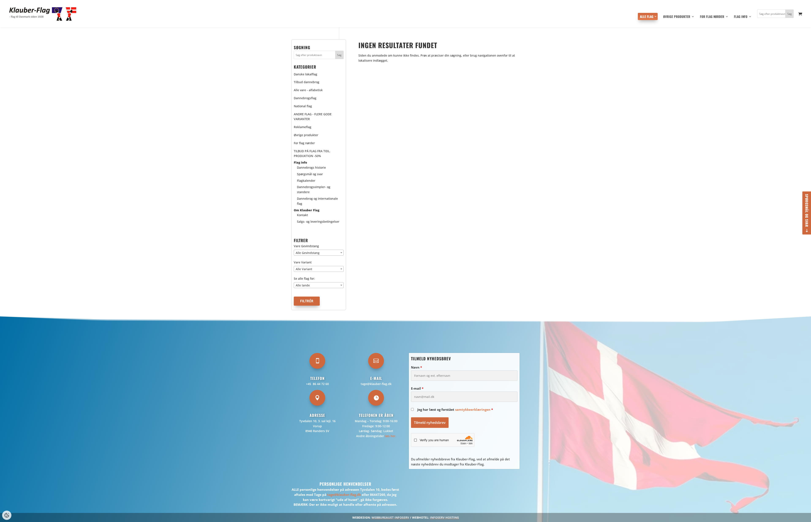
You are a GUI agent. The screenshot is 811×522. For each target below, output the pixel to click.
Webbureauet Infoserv (390, 517)
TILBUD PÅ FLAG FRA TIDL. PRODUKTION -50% (312, 153)
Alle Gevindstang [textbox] (308, 253)
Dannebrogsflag (305, 98)
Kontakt (302, 215)
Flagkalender (306, 181)
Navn (416, 367)
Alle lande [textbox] (303, 285)
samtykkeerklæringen (472, 409)
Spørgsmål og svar (806, 210)
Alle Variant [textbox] (304, 269)
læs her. (390, 436)
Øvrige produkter (676, 17)
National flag (303, 106)
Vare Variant (303, 262)
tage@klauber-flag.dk (376, 384)
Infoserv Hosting (444, 517)
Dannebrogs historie (311, 167)
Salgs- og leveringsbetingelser (318, 222)
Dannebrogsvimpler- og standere (313, 189)
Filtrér (306, 301)
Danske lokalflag (305, 74)
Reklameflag (302, 127)
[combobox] (319, 253)
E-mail (417, 388)
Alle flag (646, 16)
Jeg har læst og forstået (455, 409)
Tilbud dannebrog (306, 82)
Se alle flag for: (304, 279)
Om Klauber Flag (306, 210)
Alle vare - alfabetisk (308, 90)
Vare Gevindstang (306, 246)
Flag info (740, 17)
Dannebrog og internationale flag (317, 201)
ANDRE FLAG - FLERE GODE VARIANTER (313, 116)
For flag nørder (712, 17)
